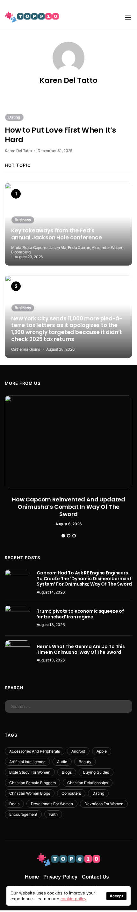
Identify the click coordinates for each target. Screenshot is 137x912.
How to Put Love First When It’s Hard (60, 134)
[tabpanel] (68, 461)
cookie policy (73, 898)
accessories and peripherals (34, 751)
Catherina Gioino (25, 349)
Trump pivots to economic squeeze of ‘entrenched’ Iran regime (80, 614)
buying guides (96, 772)
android (78, 751)
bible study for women (29, 772)
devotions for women (103, 803)
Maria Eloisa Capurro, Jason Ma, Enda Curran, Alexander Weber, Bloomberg (67, 249)
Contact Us (95, 876)
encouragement (23, 814)
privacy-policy (60, 876)
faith (53, 814)
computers (71, 793)
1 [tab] (63, 535)
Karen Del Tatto (68, 80)
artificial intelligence (27, 761)
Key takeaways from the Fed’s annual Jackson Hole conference (56, 234)
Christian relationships (87, 782)
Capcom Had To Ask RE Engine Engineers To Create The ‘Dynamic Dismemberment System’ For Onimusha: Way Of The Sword (84, 578)
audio (62, 761)
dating (98, 793)
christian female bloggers (32, 782)
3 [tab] (74, 535)
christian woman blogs (29, 793)
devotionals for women (52, 803)
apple (102, 751)
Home (32, 876)
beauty (85, 761)
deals (14, 803)
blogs (67, 772)
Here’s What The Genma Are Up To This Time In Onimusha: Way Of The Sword (81, 649)
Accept (116, 896)
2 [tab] (68, 535)
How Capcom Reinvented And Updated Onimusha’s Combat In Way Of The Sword (68, 507)
